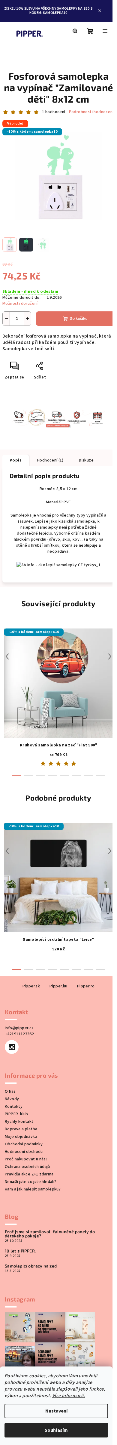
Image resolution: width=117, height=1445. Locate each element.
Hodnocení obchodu (24, 1152)
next (110, 656)
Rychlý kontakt (19, 1122)
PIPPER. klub (16, 1114)
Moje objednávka (21, 1137)
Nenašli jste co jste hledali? (30, 1182)
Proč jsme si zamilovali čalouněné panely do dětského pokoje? (50, 1234)
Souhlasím (56, 1430)
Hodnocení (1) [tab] (50, 460)
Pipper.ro (86, 986)
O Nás (10, 1091)
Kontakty (13, 1107)
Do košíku (79, 319)
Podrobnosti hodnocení (91, 112)
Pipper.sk (31, 986)
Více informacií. (68, 1395)
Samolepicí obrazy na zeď (31, 1266)
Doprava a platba (21, 1129)
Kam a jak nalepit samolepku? (33, 1189)
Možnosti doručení (20, 304)
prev (7, 656)
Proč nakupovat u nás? (26, 1159)
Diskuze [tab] (86, 460)
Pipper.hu (59, 986)
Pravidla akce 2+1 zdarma (29, 1174)
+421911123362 (19, 1034)
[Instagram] (12, 1047)
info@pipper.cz (19, 1028)
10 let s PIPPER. (20, 1251)
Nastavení (56, 1411)
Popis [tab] (16, 460)
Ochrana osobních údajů (27, 1167)
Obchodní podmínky (24, 1144)
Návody (12, 1099)
